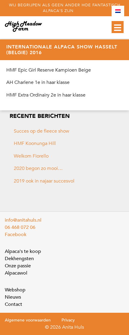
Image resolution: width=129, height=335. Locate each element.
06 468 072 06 (20, 227)
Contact (13, 304)
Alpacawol (16, 273)
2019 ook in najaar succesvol (44, 181)
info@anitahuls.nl (23, 220)
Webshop (15, 290)
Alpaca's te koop (23, 251)
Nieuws (13, 297)
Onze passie (18, 266)
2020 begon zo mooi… (38, 168)
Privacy (68, 320)
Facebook (15, 234)
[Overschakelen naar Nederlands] (118, 11)
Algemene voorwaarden (28, 320)
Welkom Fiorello (31, 156)
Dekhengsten (19, 258)
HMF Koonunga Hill (35, 143)
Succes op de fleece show (41, 131)
